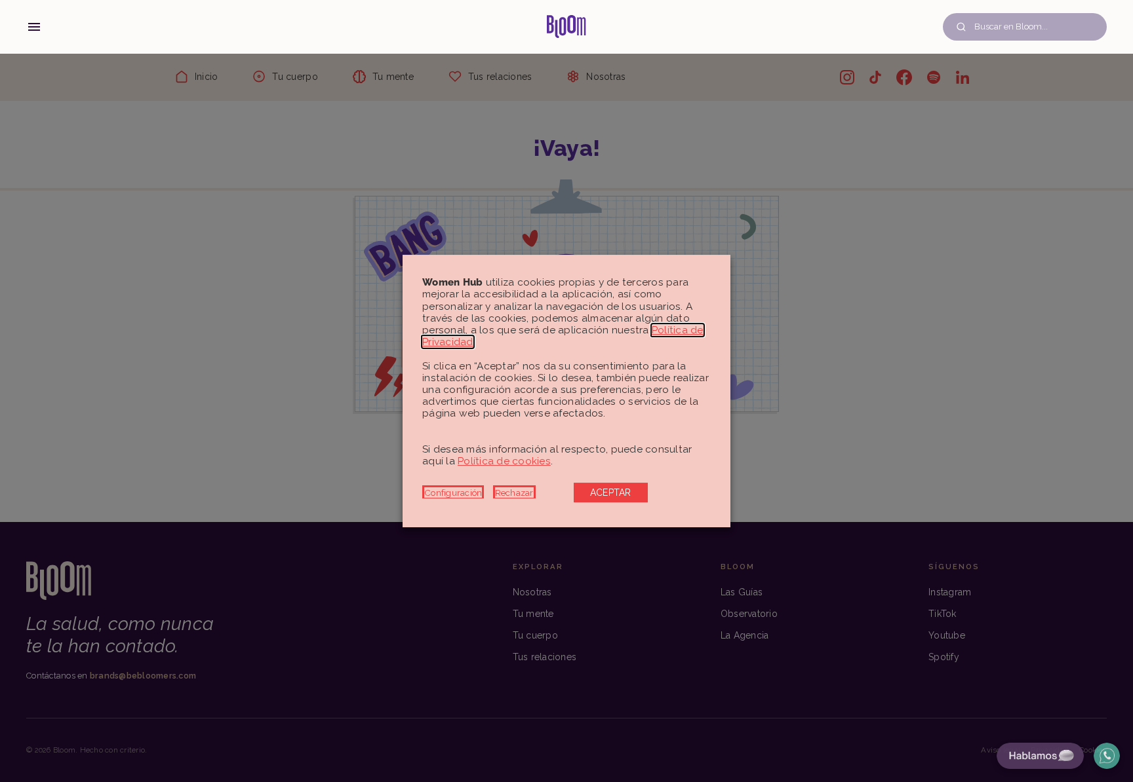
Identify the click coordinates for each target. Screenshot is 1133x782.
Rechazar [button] (514, 492)
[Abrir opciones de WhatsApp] (1107, 756)
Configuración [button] (453, 492)
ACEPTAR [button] (610, 492)
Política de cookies (504, 461)
